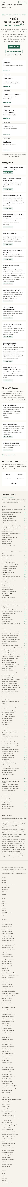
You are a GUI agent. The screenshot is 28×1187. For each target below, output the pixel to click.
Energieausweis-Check (7, 963)
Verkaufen (19, 5)
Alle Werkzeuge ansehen (14, 51)
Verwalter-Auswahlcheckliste (8, 1143)
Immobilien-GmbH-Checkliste (8, 1007)
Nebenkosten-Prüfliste (7, 1072)
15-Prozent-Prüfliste (6, 922)
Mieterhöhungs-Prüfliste (7, 1049)
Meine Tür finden (14, 46)
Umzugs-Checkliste (6, 1127)
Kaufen (14, 5)
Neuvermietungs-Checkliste (8, 1076)
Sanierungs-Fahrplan (6, 1109)
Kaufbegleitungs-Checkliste (8, 1016)
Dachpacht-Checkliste (7, 954)
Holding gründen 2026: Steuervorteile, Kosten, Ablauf (13, 824)
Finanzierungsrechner (7, 980)
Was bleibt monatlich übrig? (8, 1150)
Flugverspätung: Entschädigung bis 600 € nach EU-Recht (14, 847)
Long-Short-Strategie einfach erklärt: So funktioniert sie (13, 839)
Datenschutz (23, 873)
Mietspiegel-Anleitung (7, 1056)
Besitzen (4, 7)
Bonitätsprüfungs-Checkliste (8, 950)
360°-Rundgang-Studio (7, 924)
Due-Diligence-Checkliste (7, 959)
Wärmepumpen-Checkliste (8, 1148)
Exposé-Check (5, 968)
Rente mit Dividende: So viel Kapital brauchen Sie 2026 (13, 822)
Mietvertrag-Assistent (7, 1058)
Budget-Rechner (5, 952)
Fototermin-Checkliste (7, 984)
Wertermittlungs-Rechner (7, 1152)
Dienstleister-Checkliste (7, 957)
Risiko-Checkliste (6, 1104)
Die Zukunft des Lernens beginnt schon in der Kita (12, 857)
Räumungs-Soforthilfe (7, 1090)
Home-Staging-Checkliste (7, 1005)
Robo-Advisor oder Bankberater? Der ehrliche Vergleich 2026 (14, 831)
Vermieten (9, 5)
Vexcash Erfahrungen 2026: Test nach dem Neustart (13, 843)
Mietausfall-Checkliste (7, 1042)
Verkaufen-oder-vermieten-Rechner (10, 1134)
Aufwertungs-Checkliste (7, 933)
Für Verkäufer (5, 697)
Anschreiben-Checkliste (7, 929)
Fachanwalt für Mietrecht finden (9, 973)
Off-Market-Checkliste (7, 1081)
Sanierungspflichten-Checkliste (9, 1111)
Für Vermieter (5, 549)
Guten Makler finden (6, 1000)
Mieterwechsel (5, 1051)
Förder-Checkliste (6, 982)
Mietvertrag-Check (6, 1060)
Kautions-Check (5, 1023)
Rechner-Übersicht (6, 1093)
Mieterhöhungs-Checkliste (8, 1046)
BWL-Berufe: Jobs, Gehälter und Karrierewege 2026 (13, 853)
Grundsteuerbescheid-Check (8, 996)
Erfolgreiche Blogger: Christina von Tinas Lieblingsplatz (13, 855)
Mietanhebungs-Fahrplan (7, 1039)
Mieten (3, 5)
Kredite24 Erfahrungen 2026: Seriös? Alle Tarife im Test (13, 845)
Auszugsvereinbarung (7, 936)
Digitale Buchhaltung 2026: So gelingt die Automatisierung (10, 837)
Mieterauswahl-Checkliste (8, 1044)
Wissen (9, 7)
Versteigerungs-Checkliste (8, 1141)
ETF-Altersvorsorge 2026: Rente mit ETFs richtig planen (13, 829)
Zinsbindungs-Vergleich (7, 1162)
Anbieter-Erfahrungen (7, 1183)
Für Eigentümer (6, 728)
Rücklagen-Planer (6, 1106)
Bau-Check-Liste (5, 943)
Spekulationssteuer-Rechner (8, 1116)
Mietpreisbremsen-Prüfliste (8, 1053)
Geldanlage (4, 1178)
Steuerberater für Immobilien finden (10, 1118)
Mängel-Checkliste (6, 1037)
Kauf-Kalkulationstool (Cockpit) (9, 1014)
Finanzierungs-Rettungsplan (8, 977)
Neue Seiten (4, 873)
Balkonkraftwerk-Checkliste (8, 938)
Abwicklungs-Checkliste (7, 927)
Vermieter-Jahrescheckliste (8, 1136)
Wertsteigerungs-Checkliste (8, 1155)
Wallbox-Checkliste (6, 1146)
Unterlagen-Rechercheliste (8, 1129)
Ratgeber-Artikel (5, 915)
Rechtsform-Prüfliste (6, 1095)
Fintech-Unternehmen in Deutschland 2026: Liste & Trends (14, 834)
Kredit (3, 1176)
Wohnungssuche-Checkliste (8, 1159)
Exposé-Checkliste (6, 970)
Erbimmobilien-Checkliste (7, 966)
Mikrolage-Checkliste (6, 1065)
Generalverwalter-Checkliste (8, 991)
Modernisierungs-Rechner (8, 1069)
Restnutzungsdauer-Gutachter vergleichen (11, 1099)
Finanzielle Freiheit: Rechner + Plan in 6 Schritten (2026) (14, 820)
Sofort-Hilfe (22, 2)
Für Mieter (4, 506)
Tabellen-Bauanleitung (7, 1122)
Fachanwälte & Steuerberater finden (10, 975)
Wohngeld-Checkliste (6, 1157)
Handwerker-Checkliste (7, 1003)
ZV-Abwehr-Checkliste (7, 1164)
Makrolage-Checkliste (7, 1035)
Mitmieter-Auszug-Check (7, 1067)
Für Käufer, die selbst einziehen (10, 601)
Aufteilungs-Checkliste (7, 931)
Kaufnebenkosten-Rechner (8, 1021)
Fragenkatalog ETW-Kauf (7, 986)
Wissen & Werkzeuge (7, 794)
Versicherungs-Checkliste (7, 1139)
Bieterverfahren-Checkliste (8, 947)
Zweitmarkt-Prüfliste (6, 1166)
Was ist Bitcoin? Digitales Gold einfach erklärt (11, 851)
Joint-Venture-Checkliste (7, 1012)
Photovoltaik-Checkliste (7, 1083)
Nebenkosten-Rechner (7, 1074)
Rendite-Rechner (5, 1097)
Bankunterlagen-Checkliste (8, 940)
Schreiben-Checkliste (7, 1113)
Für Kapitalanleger (6, 629)
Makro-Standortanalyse (7, 1033)
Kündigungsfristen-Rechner (8, 1030)
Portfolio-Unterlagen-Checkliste (9, 1086)
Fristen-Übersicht (6, 989)
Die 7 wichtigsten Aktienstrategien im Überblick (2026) (13, 841)
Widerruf (18, 873)
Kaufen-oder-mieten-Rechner (8, 1019)
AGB (14, 873)
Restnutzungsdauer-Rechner (8, 1102)
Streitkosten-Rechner (7, 1120)
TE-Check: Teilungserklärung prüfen (10, 1125)
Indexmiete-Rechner (6, 1010)
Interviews (4, 1180)
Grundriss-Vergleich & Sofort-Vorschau (11, 993)
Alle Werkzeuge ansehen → (9, 455)
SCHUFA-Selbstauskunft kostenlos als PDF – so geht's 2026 (14, 818)
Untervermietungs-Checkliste (8, 1132)
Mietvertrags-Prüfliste (7, 1063)
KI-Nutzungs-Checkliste (7, 1028)
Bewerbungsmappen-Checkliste (9, 945)
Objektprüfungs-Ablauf (7, 1079)
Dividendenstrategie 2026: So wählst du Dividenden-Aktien (13, 826)
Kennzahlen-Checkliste (7, 1026)
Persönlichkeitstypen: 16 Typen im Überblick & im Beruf (14, 849)
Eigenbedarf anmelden (7, 961)
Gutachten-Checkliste (7, 998)
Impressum (10, 873)
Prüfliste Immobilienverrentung (9, 1088)
